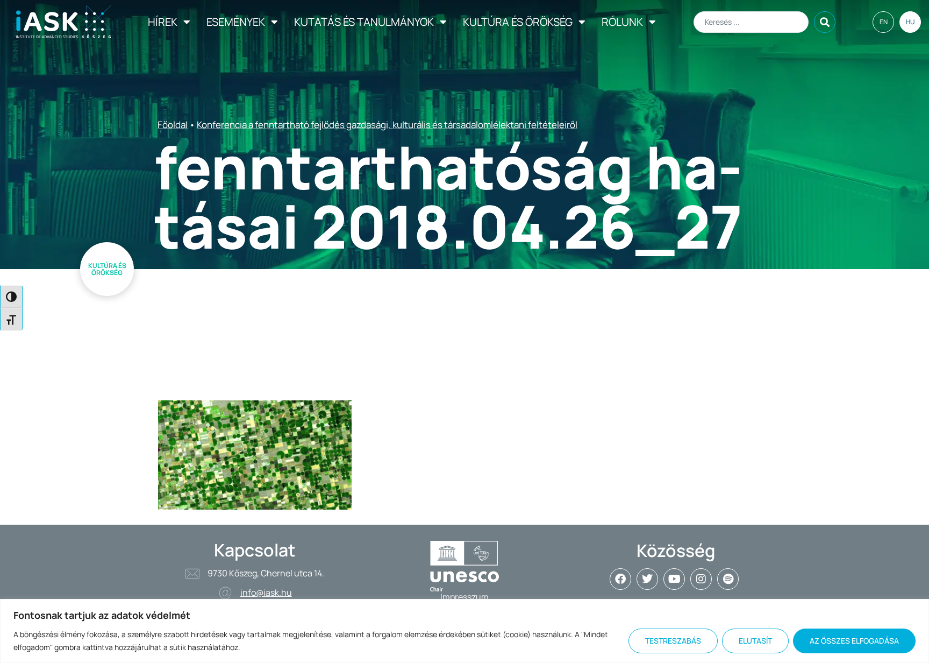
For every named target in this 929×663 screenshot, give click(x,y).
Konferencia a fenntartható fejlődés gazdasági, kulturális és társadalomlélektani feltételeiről (387, 124)
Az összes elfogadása (854, 641)
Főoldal (173, 124)
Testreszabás (673, 641)
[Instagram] (701, 579)
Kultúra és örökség (518, 22)
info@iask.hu (266, 592)
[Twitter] (647, 579)
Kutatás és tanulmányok (364, 22)
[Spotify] (728, 579)
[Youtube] (674, 579)
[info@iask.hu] (225, 593)
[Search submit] (824, 22)
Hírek (162, 22)
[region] (464, 631)
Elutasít (755, 641)
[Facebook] (620, 579)
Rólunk (622, 22)
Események (235, 22)
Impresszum (464, 597)
